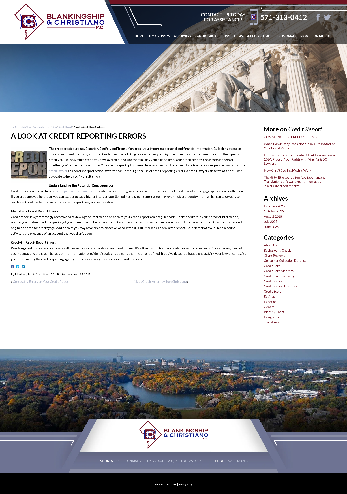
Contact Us (321, 36)
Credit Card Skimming (279, 276)
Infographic (272, 317)
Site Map (159, 484)
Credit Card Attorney (279, 271)
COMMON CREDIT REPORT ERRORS (291, 137)
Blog (304, 36)
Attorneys (182, 36)
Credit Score (273, 291)
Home (139, 36)
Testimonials (285, 36)
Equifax (269, 296)
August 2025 (273, 216)
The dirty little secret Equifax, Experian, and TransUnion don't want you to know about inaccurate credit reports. (294, 181)
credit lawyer (58, 171)
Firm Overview (158, 36)
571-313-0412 (283, 17)
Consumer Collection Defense (285, 260)
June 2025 (271, 227)
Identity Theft (274, 312)
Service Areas (232, 36)
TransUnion (272, 322)
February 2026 (274, 206)
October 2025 (274, 211)
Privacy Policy (185, 484)
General (269, 307)
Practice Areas (206, 36)
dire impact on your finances (75, 191)
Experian (270, 302)
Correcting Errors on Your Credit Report (41, 281)
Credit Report (65, 126)
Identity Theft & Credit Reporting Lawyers (31, 126)
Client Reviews (274, 255)
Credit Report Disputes (280, 286)
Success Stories (258, 36)
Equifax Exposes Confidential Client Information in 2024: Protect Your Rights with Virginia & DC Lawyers (299, 159)
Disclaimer (171, 484)
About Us (270, 245)
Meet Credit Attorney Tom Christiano (160, 281)
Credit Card (272, 266)
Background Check (277, 250)
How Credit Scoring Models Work (287, 170)
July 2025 (270, 221)
